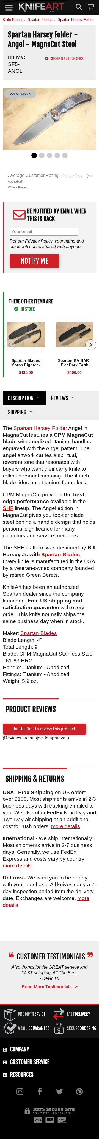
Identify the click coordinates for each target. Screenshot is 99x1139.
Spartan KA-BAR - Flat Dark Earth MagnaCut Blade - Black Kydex (74, 367)
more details (65, 826)
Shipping (17, 412)
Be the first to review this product (44, 729)
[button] (9, 7)
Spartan (23, 428)
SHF (8, 508)
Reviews (59, 398)
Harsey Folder (50, 428)
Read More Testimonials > (50, 986)
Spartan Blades (60, 554)
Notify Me (34, 261)
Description (21, 398)
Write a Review (18, 187)
